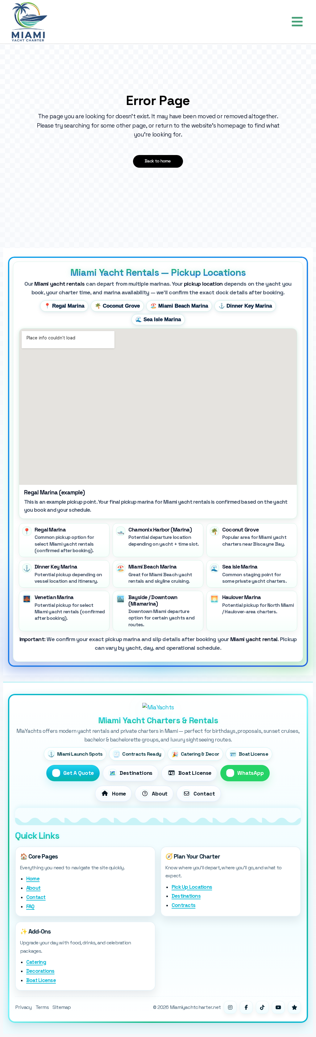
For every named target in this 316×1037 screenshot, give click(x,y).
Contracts (183, 905)
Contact (36, 897)
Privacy (23, 1007)
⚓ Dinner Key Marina (245, 306)
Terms (42, 1007)
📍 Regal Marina (64, 306)
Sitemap (61, 1007)
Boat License (41, 980)
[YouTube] (278, 1007)
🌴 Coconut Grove (117, 306)
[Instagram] (230, 1007)
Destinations (186, 896)
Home (33, 878)
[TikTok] (262, 1007)
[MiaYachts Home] (158, 707)
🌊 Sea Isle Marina (158, 319)
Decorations (40, 971)
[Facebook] (246, 1007)
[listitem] (64, 540)
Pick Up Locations (192, 887)
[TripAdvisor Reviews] (294, 1007)
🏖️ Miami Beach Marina (179, 306)
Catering (36, 962)
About (33, 888)
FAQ (30, 906)
